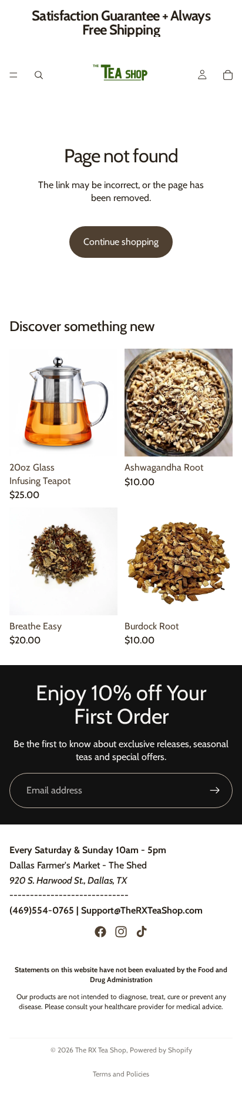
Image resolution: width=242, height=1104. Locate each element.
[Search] (39, 75)
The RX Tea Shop (100, 1049)
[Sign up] (215, 790)
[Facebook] (100, 932)
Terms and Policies (121, 1073)
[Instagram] (121, 932)
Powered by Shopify (161, 1049)
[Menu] (13, 75)
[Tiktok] (142, 932)
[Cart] (228, 75)
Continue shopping (121, 241)
